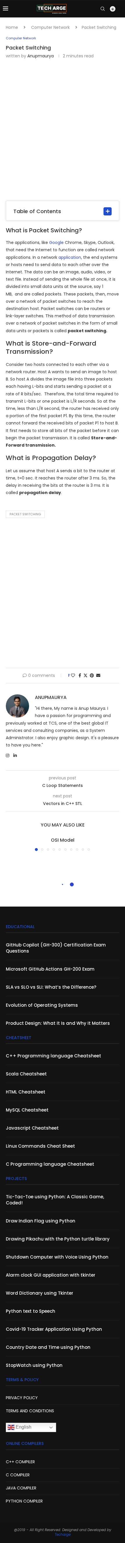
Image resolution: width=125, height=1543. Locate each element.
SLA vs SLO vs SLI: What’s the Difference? (51, 987)
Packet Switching (25, 514)
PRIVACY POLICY (22, 1398)
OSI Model (62, 840)
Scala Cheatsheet (26, 1074)
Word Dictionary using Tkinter (39, 1293)
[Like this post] (73, 676)
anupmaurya (40, 56)
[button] (11, 844)
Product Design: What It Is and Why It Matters (58, 1023)
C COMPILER (18, 1475)
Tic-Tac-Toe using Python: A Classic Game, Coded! (55, 1200)
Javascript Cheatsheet (32, 1128)
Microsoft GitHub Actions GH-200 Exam (50, 969)
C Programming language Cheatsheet (50, 1164)
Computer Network (50, 27)
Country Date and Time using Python (48, 1347)
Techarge (63, 1534)
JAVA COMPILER (21, 1488)
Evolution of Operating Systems (42, 1005)
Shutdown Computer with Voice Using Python (57, 1257)
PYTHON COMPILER (24, 1501)
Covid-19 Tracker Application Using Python (54, 1329)
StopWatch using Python (34, 1365)
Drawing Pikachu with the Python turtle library (58, 1239)
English (23, 1427)
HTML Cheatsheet (25, 1092)
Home (12, 27)
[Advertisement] (62, 129)
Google (56, 242)
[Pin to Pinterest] (92, 676)
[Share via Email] (98, 676)
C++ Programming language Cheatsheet (53, 1056)
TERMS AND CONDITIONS (30, 1411)
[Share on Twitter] (85, 676)
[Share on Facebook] (79, 676)
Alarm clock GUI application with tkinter (50, 1275)
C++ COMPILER (20, 1462)
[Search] (103, 8)
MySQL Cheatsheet (27, 1110)
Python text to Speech (30, 1311)
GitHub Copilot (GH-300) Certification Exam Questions (56, 948)
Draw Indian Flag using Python (40, 1221)
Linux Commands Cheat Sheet (40, 1146)
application (69, 257)
